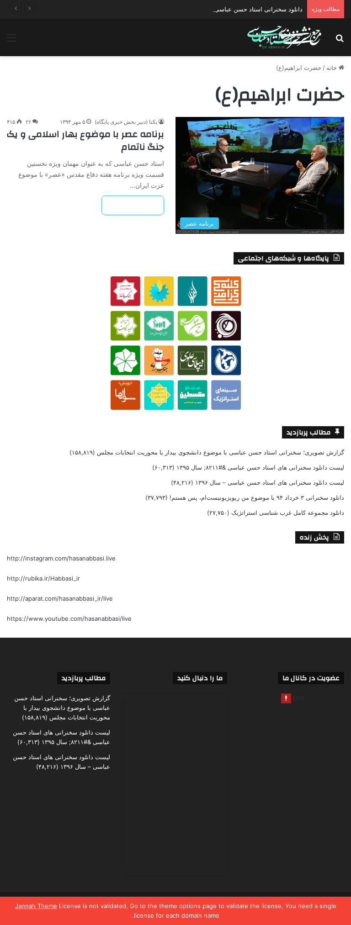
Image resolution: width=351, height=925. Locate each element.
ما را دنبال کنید (200, 678)
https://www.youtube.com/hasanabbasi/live (69, 618)
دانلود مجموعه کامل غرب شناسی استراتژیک (287, 512)
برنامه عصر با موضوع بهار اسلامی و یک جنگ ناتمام (85, 140)
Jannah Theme (36, 905)
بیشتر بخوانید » (132, 205)
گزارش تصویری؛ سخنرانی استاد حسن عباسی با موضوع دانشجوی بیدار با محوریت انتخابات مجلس (220, 452)
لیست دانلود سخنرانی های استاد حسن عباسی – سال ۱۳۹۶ (269, 482)
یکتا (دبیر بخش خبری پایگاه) (126, 121)
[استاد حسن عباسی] (284, 37)
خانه (332, 67)
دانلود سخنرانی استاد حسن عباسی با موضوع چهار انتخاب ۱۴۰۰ (223, 9)
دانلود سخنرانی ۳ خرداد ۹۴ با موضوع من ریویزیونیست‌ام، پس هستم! (257, 497)
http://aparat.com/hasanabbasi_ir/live (60, 598)
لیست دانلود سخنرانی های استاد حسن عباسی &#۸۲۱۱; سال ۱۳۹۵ (260, 467)
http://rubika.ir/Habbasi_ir (43, 578)
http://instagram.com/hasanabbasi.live (61, 558)
